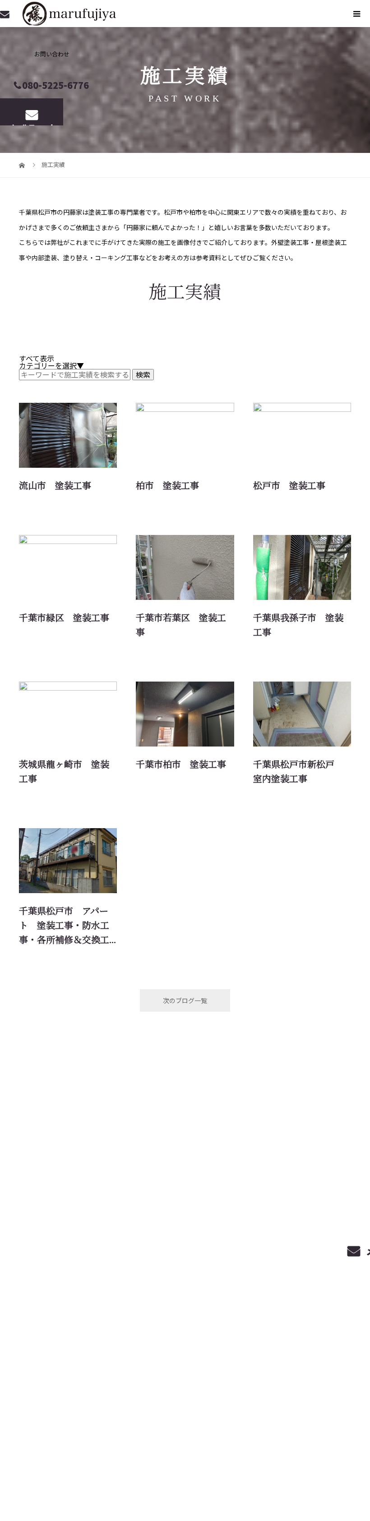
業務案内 (227, 1354)
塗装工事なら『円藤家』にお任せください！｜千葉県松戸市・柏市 (92, 1472)
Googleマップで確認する (46, 1414)
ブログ (246, 1361)
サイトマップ (341, 1361)
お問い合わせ (341, 1369)
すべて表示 (36, 358)
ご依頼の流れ (280, 1354)
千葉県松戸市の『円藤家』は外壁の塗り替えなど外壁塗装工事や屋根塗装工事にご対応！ (71, 1363)
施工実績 (204, 1361)
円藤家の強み (341, 1354)
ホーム (185, 1354)
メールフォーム (32, 123)
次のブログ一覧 (185, 1000)
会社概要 (288, 1361)
